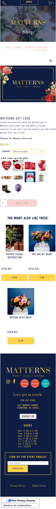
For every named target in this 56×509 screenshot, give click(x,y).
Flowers (17, 47)
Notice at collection (17, 505)
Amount (6, 151)
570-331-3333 (28, 400)
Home (7, 47)
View (14, 277)
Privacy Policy (17, 485)
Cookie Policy (39, 485)
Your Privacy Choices (23, 500)
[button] (50, 60)
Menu (29, 1)
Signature (30, 47)
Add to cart (22, 203)
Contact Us (28, 416)
